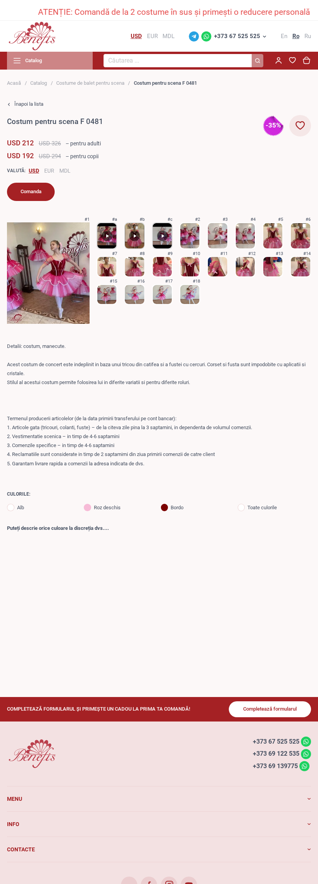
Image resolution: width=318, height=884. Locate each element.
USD (34, 171)
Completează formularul (270, 709)
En (284, 36)
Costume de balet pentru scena (90, 83)
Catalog (38, 83)
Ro (295, 36)
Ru (307, 36)
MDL (65, 171)
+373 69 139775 (275, 766)
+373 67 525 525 (237, 36)
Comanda (31, 191)
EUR (49, 171)
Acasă (14, 83)
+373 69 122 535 (276, 753)
